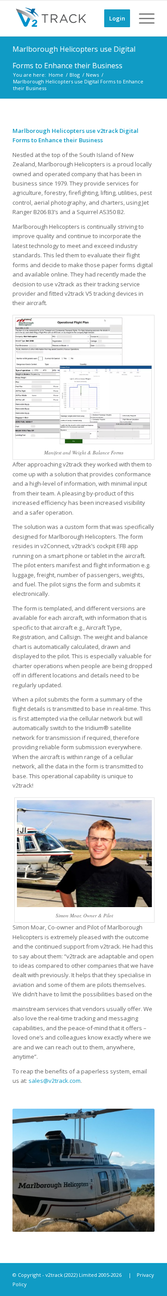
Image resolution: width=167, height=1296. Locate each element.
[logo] (69, 18)
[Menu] (142, 18)
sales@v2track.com (55, 1081)
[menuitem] (112, 18)
